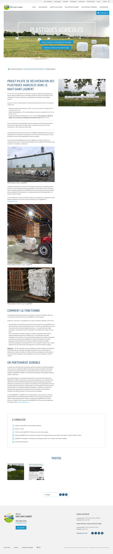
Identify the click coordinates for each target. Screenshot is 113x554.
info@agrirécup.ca (12, 201)
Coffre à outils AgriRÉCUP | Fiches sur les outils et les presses (31, 432)
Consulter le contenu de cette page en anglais (56, 47)
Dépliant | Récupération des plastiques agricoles (28, 425)
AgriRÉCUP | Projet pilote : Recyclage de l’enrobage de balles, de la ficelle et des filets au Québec (41, 438)
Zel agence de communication (102, 547)
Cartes (98, 1)
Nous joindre (57, 1)
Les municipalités (103, 13)
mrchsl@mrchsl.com (21, 523)
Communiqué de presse (21, 441)
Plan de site (7, 547)
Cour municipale (43, 7)
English (105, 1)
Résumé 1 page (19, 429)
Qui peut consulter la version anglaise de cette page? (56, 42)
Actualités (65, 1)
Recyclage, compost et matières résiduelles (33, 69)
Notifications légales (27, 547)
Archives (16, 547)
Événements (73, 1)
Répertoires (82, 1)
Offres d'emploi (90, 1)
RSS (39, 547)
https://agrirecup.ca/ (23, 402)
